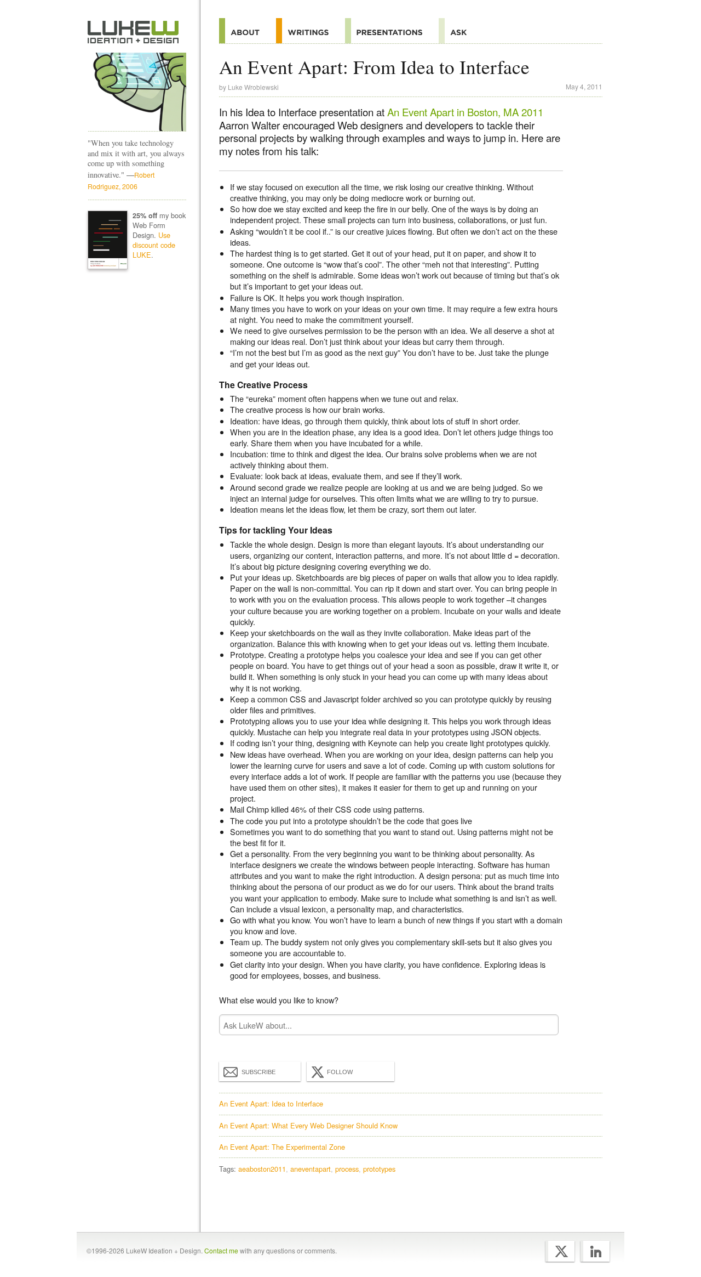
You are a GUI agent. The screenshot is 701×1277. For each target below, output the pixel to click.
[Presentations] (392, 30)
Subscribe (258, 1072)
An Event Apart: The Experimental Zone (282, 1147)
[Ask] (461, 30)
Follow (340, 1072)
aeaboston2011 (262, 1169)
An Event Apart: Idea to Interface (271, 1103)
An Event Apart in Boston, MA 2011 (465, 112)
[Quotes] (310, 30)
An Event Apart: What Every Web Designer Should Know (308, 1125)
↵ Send (543, 1025)
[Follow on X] (559, 1251)
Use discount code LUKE (154, 245)
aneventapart (310, 1169)
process (347, 1169)
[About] (247, 30)
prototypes (379, 1169)
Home (133, 32)
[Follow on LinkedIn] (595, 1251)
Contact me (221, 1250)
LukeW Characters (137, 92)
